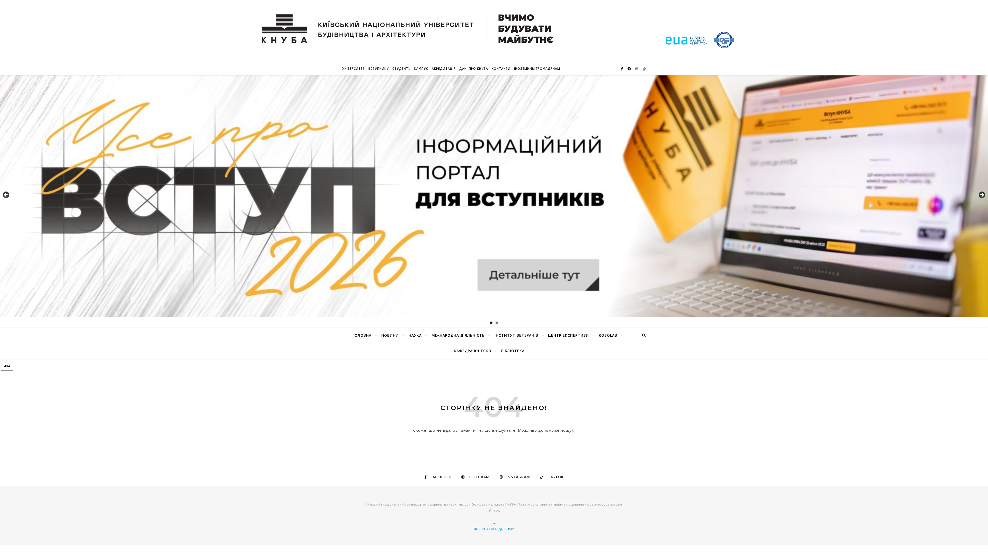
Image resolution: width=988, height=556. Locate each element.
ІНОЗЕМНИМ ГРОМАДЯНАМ (537, 68)
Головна (362, 335)
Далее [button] (981, 195)
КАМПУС (421, 68)
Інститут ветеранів (516, 335)
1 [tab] (491, 323)
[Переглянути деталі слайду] (494, 196)
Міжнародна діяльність (458, 335)
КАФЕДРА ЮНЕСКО (472, 350)
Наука (415, 335)
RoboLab (608, 335)
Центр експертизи (568, 335)
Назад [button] (6, 195)
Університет (353, 68)
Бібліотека (513, 350)
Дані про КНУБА (473, 68)
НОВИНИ (390, 335)
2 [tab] (497, 323)
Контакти (501, 68)
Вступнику (378, 68)
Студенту (401, 68)
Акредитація (444, 68)
